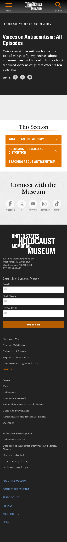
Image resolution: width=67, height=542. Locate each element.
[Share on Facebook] (15, 78)
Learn (6, 380)
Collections (9, 392)
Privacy (7, 505)
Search (58, 10)
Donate (7, 369)
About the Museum (14, 480)
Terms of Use (11, 497)
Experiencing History (16, 461)
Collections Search (14, 439)
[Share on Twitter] (22, 78)
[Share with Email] (29, 78)
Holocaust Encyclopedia (17, 433)
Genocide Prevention (16, 410)
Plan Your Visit (12, 339)
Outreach (8, 422)
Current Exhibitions (15, 345)
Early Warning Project (16, 467)
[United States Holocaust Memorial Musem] (33, 253)
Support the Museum (16, 357)
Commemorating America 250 (21, 363)
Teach (6, 386)
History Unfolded (13, 455)
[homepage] (33, 6)
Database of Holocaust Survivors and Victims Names (30, 447)
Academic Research (14, 398)
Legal (6, 522)
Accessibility (11, 514)
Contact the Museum (16, 489)
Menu (8, 10)
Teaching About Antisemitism (32, 162)
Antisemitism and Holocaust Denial (24, 416)
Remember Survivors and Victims (23, 404)
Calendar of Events (14, 351)
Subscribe (33, 324)
